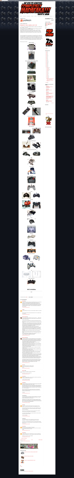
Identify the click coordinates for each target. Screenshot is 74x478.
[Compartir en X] (30, 297)
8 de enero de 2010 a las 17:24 (26, 335)
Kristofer (23, 376)
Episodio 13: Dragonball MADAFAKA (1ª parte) (29, 460)
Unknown (23, 432)
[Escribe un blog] (29, 297)
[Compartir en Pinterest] (32, 297)
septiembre (48, 69)
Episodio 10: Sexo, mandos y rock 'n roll (28, 25)
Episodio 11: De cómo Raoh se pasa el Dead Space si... (50, 79)
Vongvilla (23, 382)
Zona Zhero (47, 89)
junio (47, 72)
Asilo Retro (47, 92)
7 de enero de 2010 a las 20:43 (26, 314)
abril (47, 74)
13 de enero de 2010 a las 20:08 (26, 402)
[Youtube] (50, 24)
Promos (47, 48)
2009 (46, 82)
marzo (47, 75)
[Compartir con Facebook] (31, 297)
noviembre (48, 67)
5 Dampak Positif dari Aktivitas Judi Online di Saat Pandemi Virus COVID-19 (49, 94)
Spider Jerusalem (24, 316)
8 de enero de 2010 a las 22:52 (26, 368)
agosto (47, 70)
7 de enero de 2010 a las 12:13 (26, 307)
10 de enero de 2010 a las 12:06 (26, 380)
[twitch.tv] (46, 25)
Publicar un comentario (24, 438)
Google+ (21, 466)
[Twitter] (46, 24)
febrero (47, 76)
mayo (47, 73)
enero (47, 77)
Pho (22, 309)
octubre (47, 68)
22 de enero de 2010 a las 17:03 (26, 430)
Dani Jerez (23, 370)
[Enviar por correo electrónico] (29, 297)
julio (47, 71)
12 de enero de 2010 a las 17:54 (26, 393)
